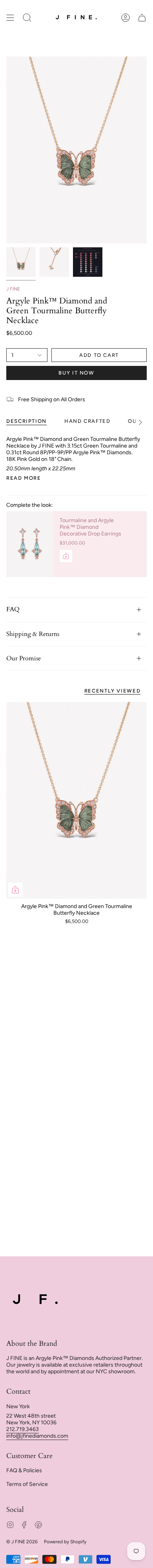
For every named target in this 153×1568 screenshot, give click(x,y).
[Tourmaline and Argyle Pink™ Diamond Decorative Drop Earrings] (29, 544)
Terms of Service (27, 1484)
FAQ (13, 609)
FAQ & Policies (24, 1470)
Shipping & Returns (32, 634)
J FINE (13, 289)
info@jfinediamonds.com (37, 1436)
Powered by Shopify (65, 1541)
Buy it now (76, 373)
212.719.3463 (22, 1429)
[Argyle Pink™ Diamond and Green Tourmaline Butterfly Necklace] (76, 800)
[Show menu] (10, 17)
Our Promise (23, 658)
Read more (23, 478)
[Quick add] (15, 890)
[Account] (125, 17)
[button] (27, 17)
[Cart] (142, 17)
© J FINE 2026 (22, 1541)
